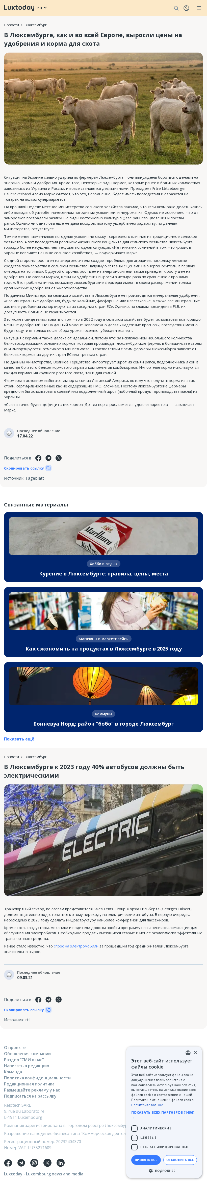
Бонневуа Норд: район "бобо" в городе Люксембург (103, 723)
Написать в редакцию (26, 1066)
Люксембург (36, 24)
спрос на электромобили (76, 945)
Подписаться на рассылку (30, 1096)
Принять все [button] (146, 1160)
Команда (13, 1072)
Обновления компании (27, 1054)
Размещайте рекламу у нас (32, 1090)
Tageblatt (34, 478)
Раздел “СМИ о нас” (24, 1060)
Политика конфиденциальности (37, 1078)
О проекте (15, 1048)
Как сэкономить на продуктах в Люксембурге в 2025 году (103, 648)
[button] (164, 1115)
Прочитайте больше (147, 1105)
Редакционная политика (29, 1084)
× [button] (195, 1053)
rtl (27, 1020)
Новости (11, 24)
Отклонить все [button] (180, 1160)
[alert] (164, 1112)
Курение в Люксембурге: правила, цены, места (103, 573)
